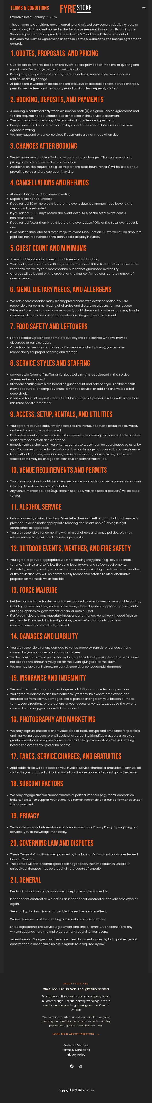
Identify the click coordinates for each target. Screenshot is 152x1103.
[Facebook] (72, 1066)
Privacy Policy (76, 1055)
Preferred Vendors (76, 1045)
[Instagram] (80, 1066)
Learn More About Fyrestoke (76, 1033)
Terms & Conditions (76, 1050)
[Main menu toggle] (144, 8)
